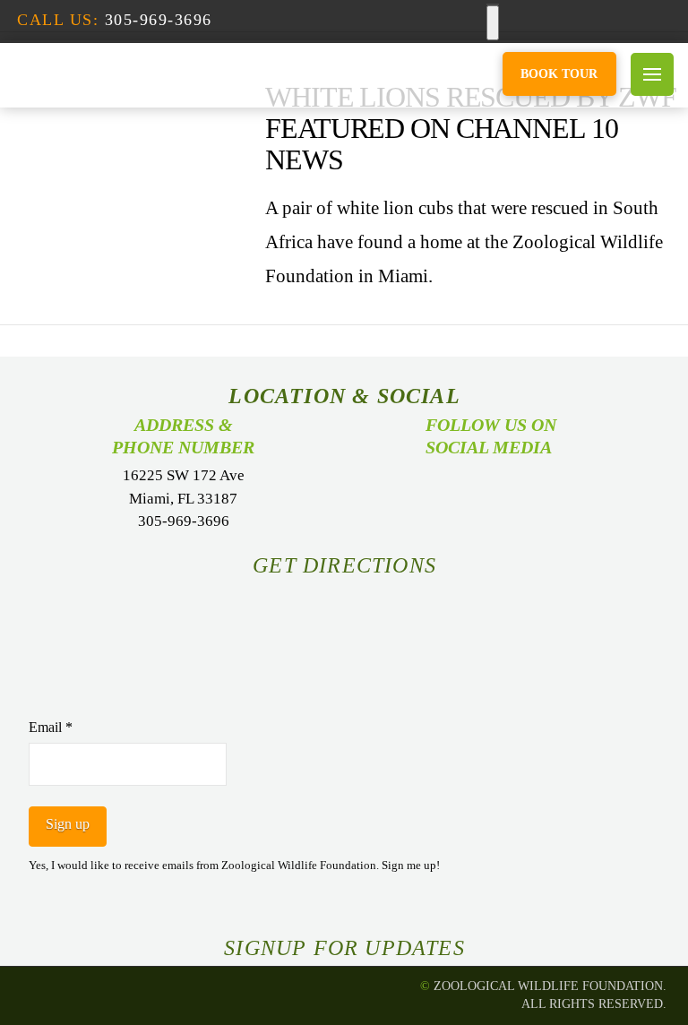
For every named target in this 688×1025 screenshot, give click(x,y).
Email (51, 727)
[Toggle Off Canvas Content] (652, 74)
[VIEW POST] (117, 140)
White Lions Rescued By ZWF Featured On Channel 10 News (470, 128)
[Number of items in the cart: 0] (492, 22)
